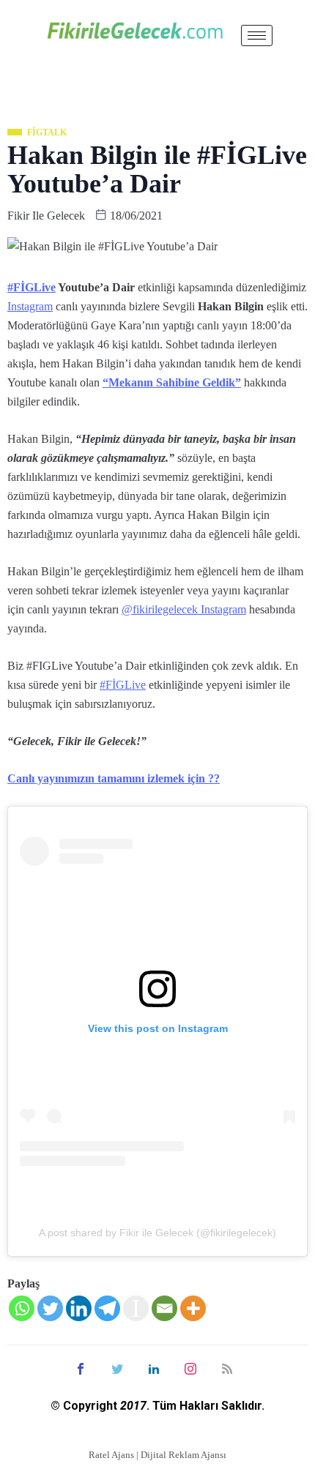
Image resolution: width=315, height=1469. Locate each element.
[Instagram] (190, 1367)
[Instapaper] (136, 1308)
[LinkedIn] (153, 1367)
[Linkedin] (79, 1308)
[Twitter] (50, 1308)
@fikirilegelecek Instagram (184, 609)
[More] (193, 1308)
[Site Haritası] (227, 1367)
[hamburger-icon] (257, 35)
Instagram (30, 306)
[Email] (164, 1308)
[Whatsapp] (21, 1308)
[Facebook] (80, 1367)
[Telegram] (107, 1308)
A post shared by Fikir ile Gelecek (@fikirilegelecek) (157, 1232)
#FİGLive (31, 287)
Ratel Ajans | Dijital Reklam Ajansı (157, 1454)
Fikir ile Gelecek (46, 215)
